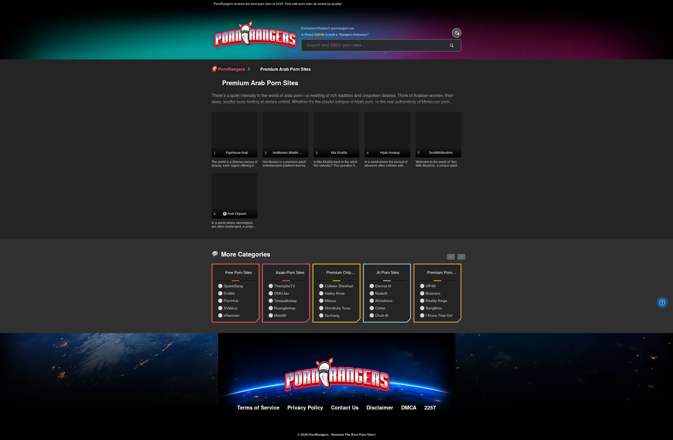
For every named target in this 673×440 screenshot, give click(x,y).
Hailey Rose (335, 293)
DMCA (408, 407)
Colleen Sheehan (339, 286)
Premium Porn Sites (442, 272)
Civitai (380, 308)
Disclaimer (379, 407)
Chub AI (381, 315)
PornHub (231, 301)
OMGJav (281, 293)
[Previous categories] (447, 254)
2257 (430, 407)
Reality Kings (436, 301)
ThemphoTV (284, 286)
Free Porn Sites (238, 272)
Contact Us (345, 407)
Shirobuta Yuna (337, 308)
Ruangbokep (284, 308)
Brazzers (433, 293)
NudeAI (381, 293)
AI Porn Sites (388, 272)
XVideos (230, 308)
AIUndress (383, 301)
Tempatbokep (285, 301)
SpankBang (233, 286)
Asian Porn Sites (290, 272)
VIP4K (431, 286)
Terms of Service (258, 407)
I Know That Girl (439, 315)
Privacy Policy (305, 407)
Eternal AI (383, 286)
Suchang (332, 315)
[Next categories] (457, 254)
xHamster (232, 315)
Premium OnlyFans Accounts (341, 272)
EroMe (229, 293)
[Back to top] (662, 302)
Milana (330, 301)
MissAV (280, 315)
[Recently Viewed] (456, 33)
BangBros (434, 308)
